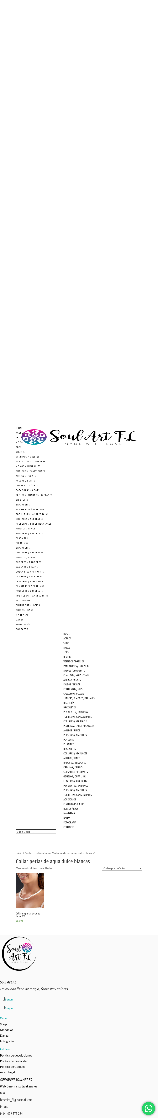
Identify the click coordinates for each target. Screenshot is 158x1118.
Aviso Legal (7, 1072)
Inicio (19, 853)
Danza (4, 1035)
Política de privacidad (14, 1061)
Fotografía (7, 1041)
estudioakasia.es (26, 1086)
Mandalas (6, 1030)
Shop (3, 1024)
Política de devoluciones (16, 1055)
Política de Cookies (12, 1066)
